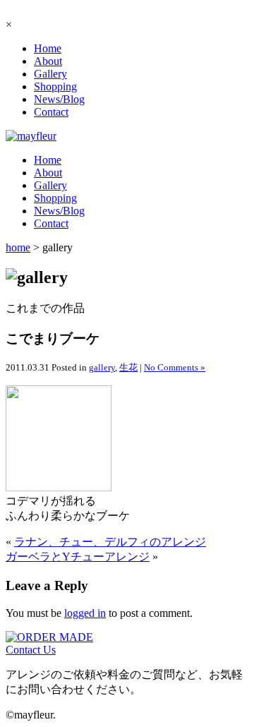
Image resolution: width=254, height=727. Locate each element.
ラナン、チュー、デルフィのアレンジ (110, 542)
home (18, 247)
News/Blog (59, 99)
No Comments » (174, 367)
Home (47, 48)
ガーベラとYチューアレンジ (78, 557)
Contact (51, 112)
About (48, 61)
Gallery (50, 74)
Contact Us (31, 650)
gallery (102, 367)
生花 (128, 367)
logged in (85, 613)
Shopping (55, 86)
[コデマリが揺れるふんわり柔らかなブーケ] (58, 487)
